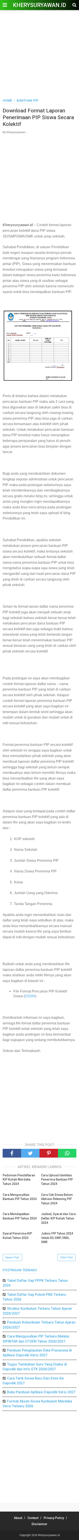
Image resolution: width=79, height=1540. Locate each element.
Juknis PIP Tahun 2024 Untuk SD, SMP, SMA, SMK (57, 1238)
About (18, 1518)
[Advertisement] (39, 54)
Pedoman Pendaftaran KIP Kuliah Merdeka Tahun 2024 (19, 1180)
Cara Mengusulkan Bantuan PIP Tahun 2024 (20, 1197)
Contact (32, 1518)
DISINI (30, 996)
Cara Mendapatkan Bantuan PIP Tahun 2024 (20, 1216)
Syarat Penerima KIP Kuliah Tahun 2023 (17, 1236)
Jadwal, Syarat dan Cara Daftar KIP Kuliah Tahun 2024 (58, 1218)
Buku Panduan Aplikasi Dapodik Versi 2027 (41, 1392)
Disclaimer (39, 1524)
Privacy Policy (54, 1518)
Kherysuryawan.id (39, 5)
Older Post (66, 1257)
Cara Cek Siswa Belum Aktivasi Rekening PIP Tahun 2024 (57, 1199)
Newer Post (12, 1257)
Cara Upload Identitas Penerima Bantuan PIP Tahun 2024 (57, 1180)
